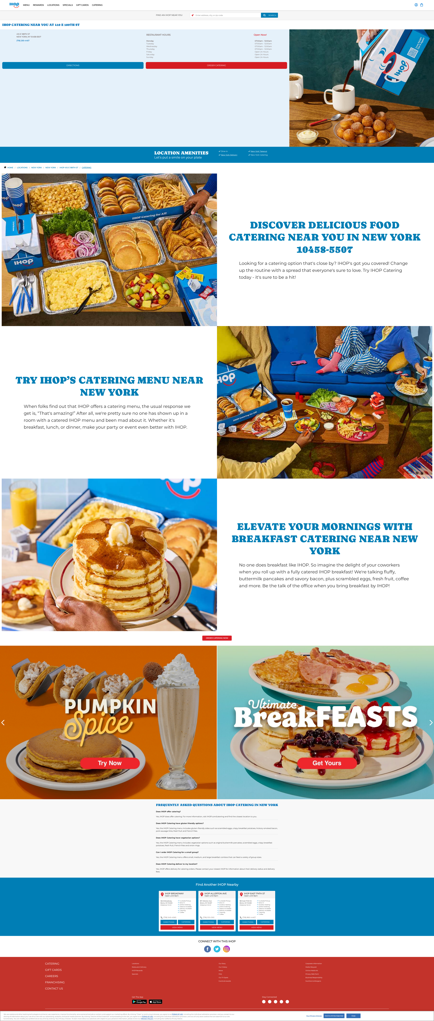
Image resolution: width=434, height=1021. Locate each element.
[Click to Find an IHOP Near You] (192, 15)
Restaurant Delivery (139, 967)
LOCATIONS (53, 5)
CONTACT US (54, 988)
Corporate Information (313, 963)
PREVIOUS (3, 722)
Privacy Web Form (312, 974)
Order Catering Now (217, 638)
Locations (22, 168)
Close (353, 1016)
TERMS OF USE (177, 1014)
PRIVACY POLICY (147, 1019)
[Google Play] (139, 1001)
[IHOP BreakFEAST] (325, 722)
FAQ (220, 974)
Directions (72, 65)
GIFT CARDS (82, 5)
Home (10, 168)
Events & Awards (225, 981)
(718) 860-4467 (249, 917)
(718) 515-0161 (208, 917)
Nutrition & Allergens (313, 981)
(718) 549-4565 (169, 917)
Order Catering (216, 65)
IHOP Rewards (137, 970)
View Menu (177, 927)
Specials (135, 974)
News (221, 970)
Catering (86, 168)
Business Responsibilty (313, 977)
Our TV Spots (223, 977)
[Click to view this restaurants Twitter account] (217, 949)
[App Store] (155, 1001)
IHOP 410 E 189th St (69, 168)
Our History (223, 967)
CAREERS (51, 976)
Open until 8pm (172, 896)
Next (431, 722)
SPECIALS (68, 5)
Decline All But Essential (334, 1016)
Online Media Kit (311, 970)
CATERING (97, 5)
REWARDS (38, 5)
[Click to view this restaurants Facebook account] (207, 949)
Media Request (311, 967)
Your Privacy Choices (314, 1016)
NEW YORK (36, 168)
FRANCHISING (55, 982)
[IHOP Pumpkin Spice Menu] (108, 722)
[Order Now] (421, 5)
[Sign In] (416, 5)
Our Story (222, 963)
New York (50, 168)
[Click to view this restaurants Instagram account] (226, 949)
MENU (26, 5)
